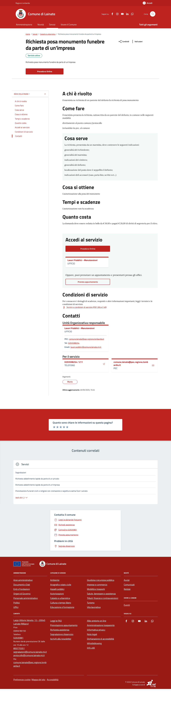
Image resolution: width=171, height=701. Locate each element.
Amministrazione (24, 24)
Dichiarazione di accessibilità (100, 639)
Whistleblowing (94, 643)
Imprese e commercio (97, 584)
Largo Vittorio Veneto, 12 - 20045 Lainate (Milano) (29, 622)
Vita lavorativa (94, 607)
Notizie (127, 589)
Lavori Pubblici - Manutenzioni (82, 260)
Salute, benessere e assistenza (101, 593)
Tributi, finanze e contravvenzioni (102, 598)
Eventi (127, 605)
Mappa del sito (38, 679)
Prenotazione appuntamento (63, 625)
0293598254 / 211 (73, 362)
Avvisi (126, 580)
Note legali (92, 634)
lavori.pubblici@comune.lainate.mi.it (85, 346)
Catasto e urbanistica (60, 598)
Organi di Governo (22, 593)
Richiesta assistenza (59, 629)
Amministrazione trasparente (101, 625)
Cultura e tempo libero (60, 602)
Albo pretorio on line (96, 620)
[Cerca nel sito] (152, 14)
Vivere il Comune (69, 24)
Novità (41, 24)
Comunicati (129, 584)
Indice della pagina (21, 94)
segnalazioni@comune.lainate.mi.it (30, 652)
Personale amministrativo (25, 598)
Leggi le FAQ (56, 620)
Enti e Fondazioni (21, 589)
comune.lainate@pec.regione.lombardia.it (86, 338)
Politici (16, 602)
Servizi (52, 24)
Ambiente (54, 580)
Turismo (91, 602)
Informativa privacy (96, 629)
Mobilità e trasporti (96, 589)
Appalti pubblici (57, 589)
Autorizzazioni (57, 593)
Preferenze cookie (22, 679)
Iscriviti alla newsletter (60, 639)
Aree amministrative (23, 580)
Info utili (91, 648)
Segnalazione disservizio (61, 634)
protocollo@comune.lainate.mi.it (29, 655)
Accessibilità (52, 679)
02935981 (18, 638)
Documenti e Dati (21, 584)
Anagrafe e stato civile (60, 584)
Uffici (15, 607)
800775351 (19, 648)
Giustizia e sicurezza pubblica (100, 580)
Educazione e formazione (62, 607)
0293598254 (73, 342)
